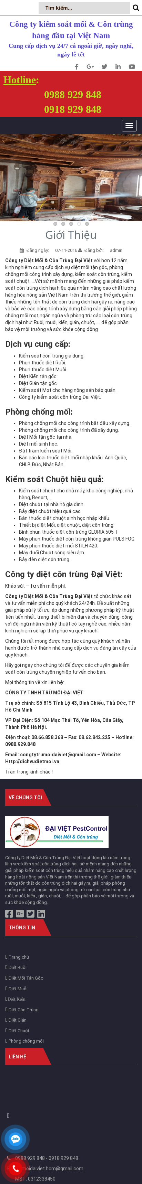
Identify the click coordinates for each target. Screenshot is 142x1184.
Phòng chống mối (26, 1041)
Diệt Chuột (18, 1030)
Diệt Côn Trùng (23, 1009)
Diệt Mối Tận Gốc (25, 978)
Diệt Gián (17, 1020)
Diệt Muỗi (18, 988)
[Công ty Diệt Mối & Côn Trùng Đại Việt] (57, 831)
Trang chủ (18, 957)
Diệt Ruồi (17, 967)
